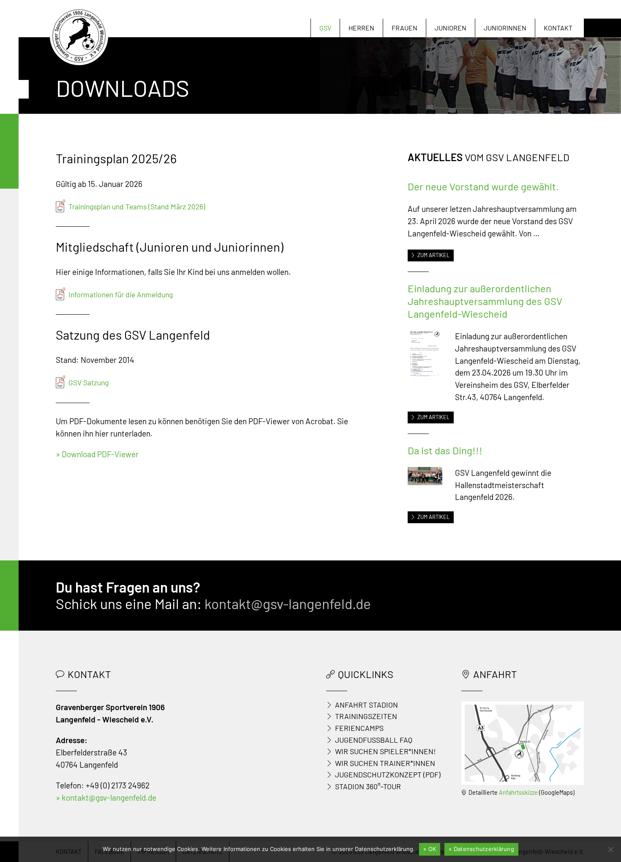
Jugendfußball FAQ (373, 739)
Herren (361, 28)
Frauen (404, 28)
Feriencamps (359, 728)
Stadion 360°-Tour (368, 786)
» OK (429, 849)
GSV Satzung (88, 382)
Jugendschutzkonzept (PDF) (388, 774)
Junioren (450, 28)
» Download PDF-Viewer (97, 454)
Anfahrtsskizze (518, 792)
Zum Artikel (433, 255)
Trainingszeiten (366, 716)
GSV (325, 28)
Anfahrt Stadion (366, 704)
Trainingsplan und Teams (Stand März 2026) (136, 206)
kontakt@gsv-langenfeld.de (287, 603)
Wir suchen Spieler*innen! (385, 751)
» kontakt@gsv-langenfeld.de (106, 797)
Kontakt (558, 28)
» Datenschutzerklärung (481, 849)
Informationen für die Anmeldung (120, 294)
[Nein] (610, 849)
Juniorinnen (505, 28)
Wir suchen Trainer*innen (385, 763)
